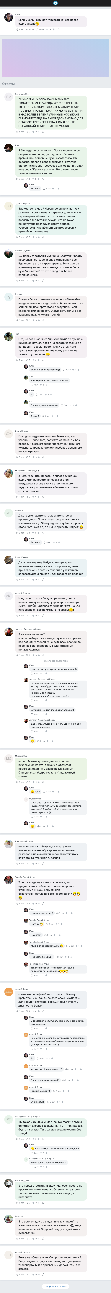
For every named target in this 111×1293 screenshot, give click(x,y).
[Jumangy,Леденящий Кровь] (9, 632)
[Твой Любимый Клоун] (9, 880)
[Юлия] (9, 17)
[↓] (53, 29)
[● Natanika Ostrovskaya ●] (9, 473)
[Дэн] (9, 148)
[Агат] (9, 336)
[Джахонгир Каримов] (9, 844)
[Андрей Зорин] (9, 991)
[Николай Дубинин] (9, 253)
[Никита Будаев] (9, 1183)
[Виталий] (9, 1219)
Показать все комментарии (55, 661)
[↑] (47, 29)
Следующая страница (55, 1286)
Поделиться (58, 29)
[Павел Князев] (9, 560)
